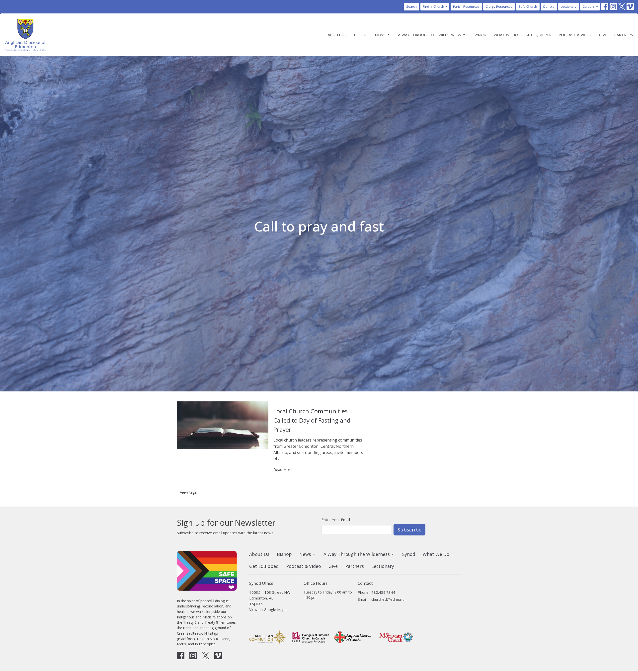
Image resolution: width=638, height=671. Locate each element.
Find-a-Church (433, 6)
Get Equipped (538, 34)
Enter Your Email (335, 519)
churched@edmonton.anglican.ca (389, 599)
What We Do (506, 34)
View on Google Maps (268, 609)
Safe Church (528, 6)
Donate (549, 6)
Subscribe (409, 529)
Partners (623, 34)
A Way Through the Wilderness (429, 34)
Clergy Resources (499, 6)
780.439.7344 (383, 592)
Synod (480, 34)
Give (603, 34)
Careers (589, 6)
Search (411, 6)
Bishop (361, 34)
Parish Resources (466, 6)
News (380, 34)
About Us (337, 34)
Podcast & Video (575, 34)
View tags (188, 492)
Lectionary (568, 6)
